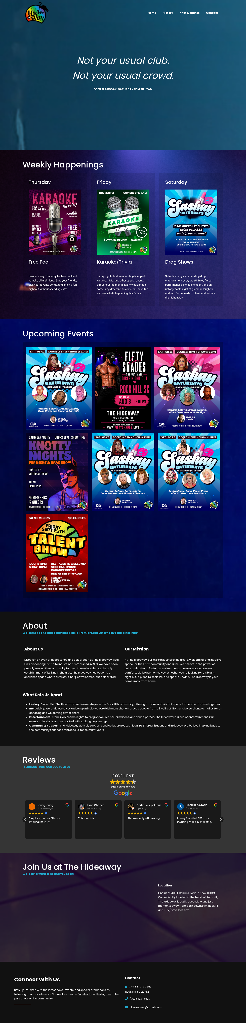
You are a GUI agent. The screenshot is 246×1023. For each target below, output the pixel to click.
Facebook (84, 994)
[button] (220, 819)
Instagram (104, 994)
